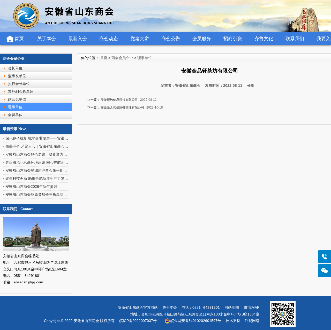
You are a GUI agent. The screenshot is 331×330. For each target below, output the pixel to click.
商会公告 (170, 38)
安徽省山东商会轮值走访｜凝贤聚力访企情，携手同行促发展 (54, 154)
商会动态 (108, 38)
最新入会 (77, 38)
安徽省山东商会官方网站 (138, 307)
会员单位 (15, 115)
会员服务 (201, 38)
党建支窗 (139, 38)
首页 (19, 38)
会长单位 (15, 68)
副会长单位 (17, 99)
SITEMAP (251, 307)
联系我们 (294, 38)
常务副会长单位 (20, 91)
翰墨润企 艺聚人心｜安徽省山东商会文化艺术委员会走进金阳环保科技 (62, 146)
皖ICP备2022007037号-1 (139, 321)
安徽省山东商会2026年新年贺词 (31, 186)
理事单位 (15, 107)
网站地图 (231, 307)
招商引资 (232, 38)
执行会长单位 (19, 84)
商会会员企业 (14, 59)
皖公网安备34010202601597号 (195, 321)
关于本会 (46, 38)
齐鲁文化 (263, 38)
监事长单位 (17, 76)
